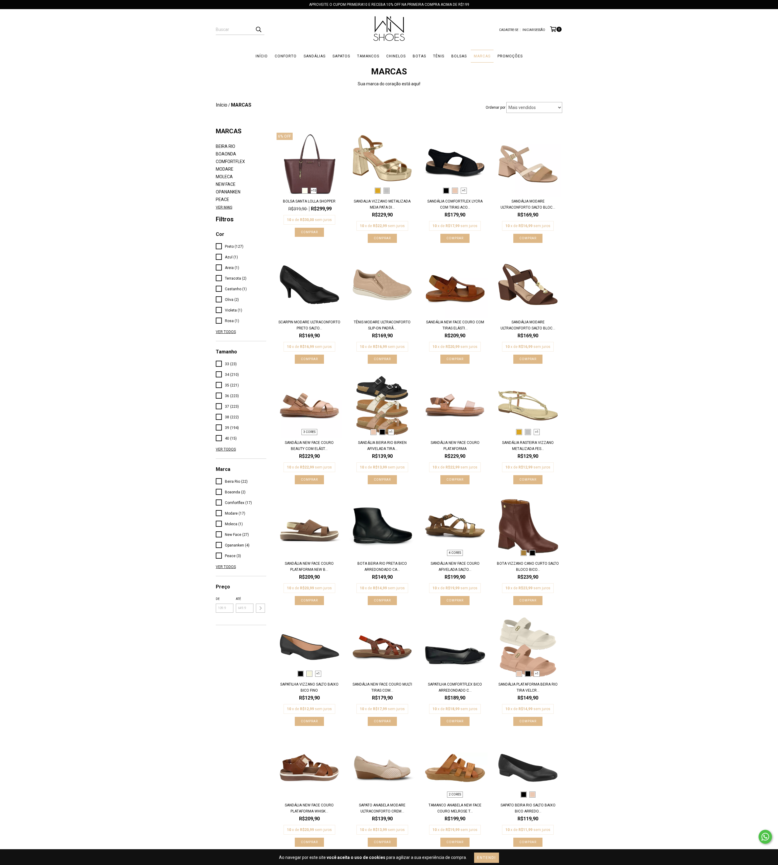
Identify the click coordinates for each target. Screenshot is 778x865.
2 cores (455, 794)
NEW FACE (226, 184)
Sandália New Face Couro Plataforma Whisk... (309, 808)
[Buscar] (258, 29)
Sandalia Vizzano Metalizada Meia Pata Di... (382, 204)
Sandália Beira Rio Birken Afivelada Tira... (382, 446)
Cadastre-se (508, 30)
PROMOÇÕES (510, 56)
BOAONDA (226, 154)
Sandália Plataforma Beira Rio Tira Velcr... (528, 687)
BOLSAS (459, 56)
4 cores (455, 552)
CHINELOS (396, 56)
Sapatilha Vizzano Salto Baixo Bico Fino (309, 687)
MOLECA (224, 176)
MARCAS (482, 56)
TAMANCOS (368, 56)
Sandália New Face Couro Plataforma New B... (309, 566)
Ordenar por (495, 107)
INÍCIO (262, 56)
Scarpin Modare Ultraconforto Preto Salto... (309, 325)
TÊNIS (438, 56)
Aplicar (260, 608)
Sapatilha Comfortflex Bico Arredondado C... (455, 687)
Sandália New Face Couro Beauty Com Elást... (309, 446)
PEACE (222, 199)
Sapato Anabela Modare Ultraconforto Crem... (382, 808)
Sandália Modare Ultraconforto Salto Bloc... (528, 204)
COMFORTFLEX (230, 161)
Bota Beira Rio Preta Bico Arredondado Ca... (382, 566)
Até (238, 599)
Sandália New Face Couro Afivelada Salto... (455, 566)
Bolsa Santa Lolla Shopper (309, 201)
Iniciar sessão (533, 30)
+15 (313, 190)
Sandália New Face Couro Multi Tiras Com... (382, 687)
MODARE (224, 169)
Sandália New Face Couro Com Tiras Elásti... (455, 325)
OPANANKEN (228, 191)
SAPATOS (341, 56)
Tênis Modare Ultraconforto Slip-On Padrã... (382, 325)
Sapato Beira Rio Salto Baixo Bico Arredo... (528, 808)
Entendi (486, 858)
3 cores (309, 432)
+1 (464, 190)
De (218, 599)
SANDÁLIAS (314, 56)
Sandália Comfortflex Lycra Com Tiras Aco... (455, 204)
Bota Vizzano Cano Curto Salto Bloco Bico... (528, 566)
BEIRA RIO (225, 146)
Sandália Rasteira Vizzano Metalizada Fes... (528, 446)
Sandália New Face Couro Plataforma (455, 446)
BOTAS (419, 56)
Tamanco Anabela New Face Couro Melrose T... (455, 808)
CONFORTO (286, 56)
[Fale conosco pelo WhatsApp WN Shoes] (765, 837)
